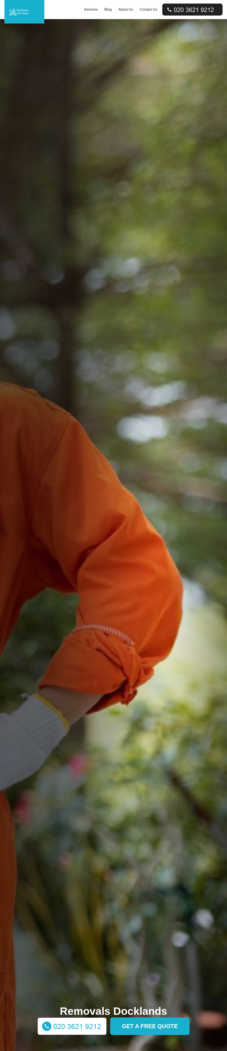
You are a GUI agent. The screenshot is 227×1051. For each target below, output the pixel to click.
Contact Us (148, 9)
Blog (108, 9)
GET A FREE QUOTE (150, 1026)
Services (91, 9)
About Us (125, 9)
